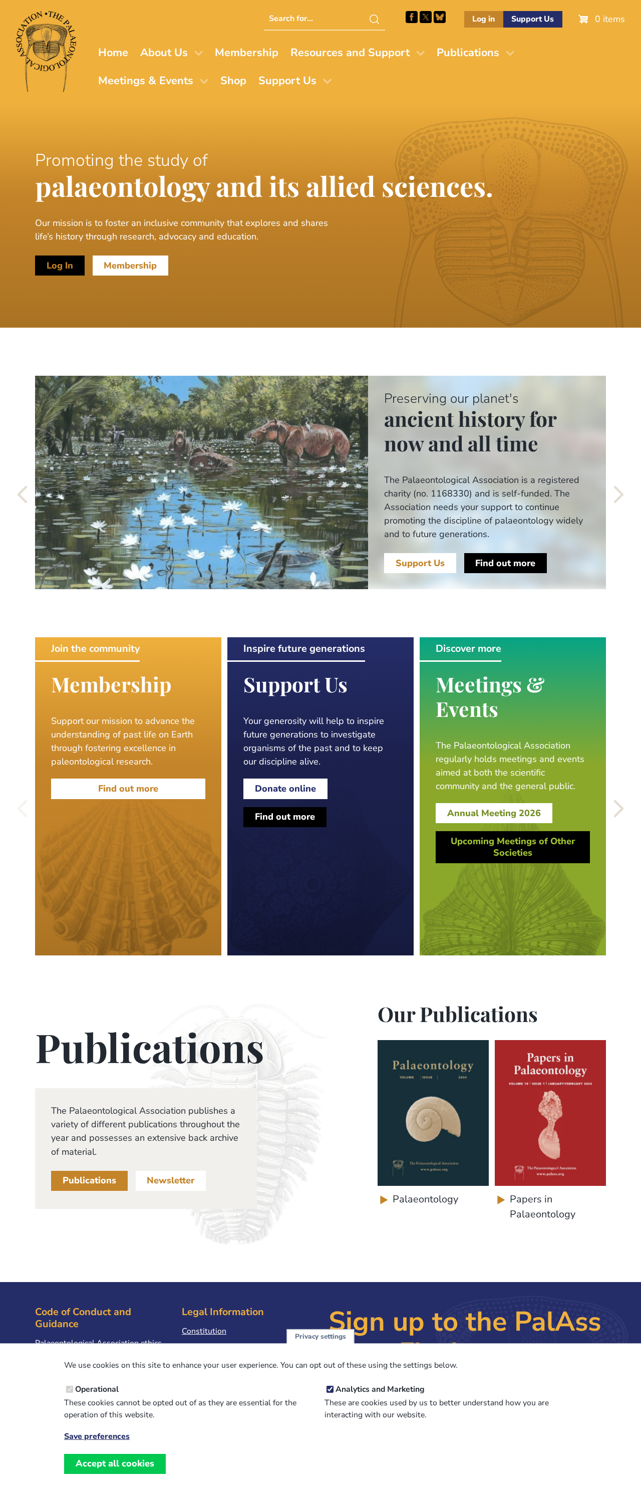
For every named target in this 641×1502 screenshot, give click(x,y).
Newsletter (170, 1180)
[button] (23, 494)
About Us (164, 52)
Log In (60, 266)
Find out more (505, 563)
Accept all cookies (115, 1463)
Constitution (204, 1331)
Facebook (412, 17)
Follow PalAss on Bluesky (440, 17)
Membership (246, 52)
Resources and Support (350, 52)
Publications (468, 52)
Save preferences (97, 1436)
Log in (483, 19)
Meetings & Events (145, 80)
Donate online (285, 789)
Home (113, 52)
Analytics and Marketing (380, 1389)
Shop (233, 80)
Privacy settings (320, 1336)
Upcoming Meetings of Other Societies (513, 847)
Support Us (532, 19)
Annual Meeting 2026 (494, 813)
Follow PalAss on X (426, 17)
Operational (97, 1389)
